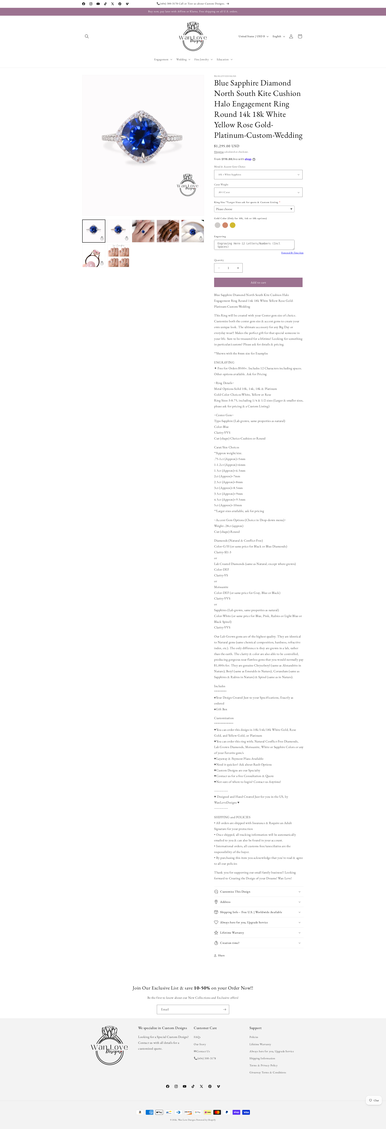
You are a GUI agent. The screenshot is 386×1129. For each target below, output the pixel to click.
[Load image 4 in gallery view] (168, 231)
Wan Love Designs (187, 1119)
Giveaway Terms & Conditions (267, 1072)
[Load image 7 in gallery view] (118, 255)
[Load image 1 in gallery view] (93, 231)
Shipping (219, 151)
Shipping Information (262, 1058)
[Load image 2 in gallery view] (118, 231)
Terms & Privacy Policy (263, 1065)
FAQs (197, 1037)
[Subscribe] (224, 1009)
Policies (253, 1037)
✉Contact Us (202, 1051)
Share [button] (221, 955)
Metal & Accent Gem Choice (229, 166)
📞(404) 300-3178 (205, 1058)
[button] (86, 36)
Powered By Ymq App (292, 252)
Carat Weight (221, 184)
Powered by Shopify (206, 1119)
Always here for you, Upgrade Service (271, 1051)
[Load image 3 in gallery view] (143, 231)
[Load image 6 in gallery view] (93, 255)
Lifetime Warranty (260, 1044)
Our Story (200, 1044)
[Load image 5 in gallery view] (192, 231)
